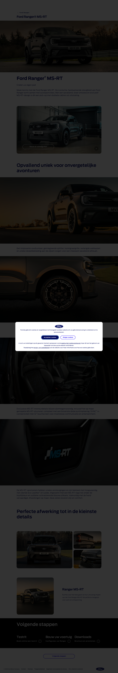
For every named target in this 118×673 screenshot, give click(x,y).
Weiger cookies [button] (68, 337)
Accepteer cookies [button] (50, 337)
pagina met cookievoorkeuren (71, 343)
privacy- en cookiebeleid (41, 347)
